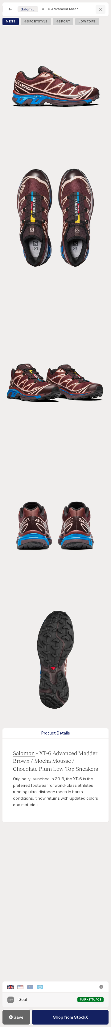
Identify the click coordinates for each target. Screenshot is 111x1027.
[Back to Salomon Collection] (100, 9)
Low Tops (87, 21)
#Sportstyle (35, 21)
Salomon (24, 753)
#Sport (63, 21)
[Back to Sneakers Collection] (10, 9)
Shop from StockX (70, 1017)
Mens (10, 21)
